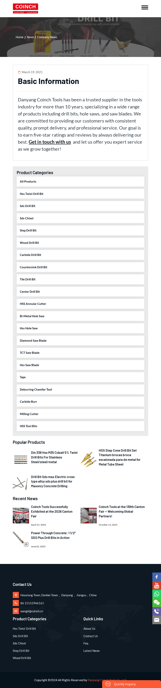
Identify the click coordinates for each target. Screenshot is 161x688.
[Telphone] (156, 611)
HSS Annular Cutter (33, 303)
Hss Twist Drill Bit (31, 193)
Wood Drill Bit (29, 242)
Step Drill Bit (28, 230)
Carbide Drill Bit (30, 255)
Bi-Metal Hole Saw (32, 316)
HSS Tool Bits (28, 426)
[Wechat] (156, 602)
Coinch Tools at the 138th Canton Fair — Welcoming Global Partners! (122, 511)
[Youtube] (156, 585)
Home (19, 37)
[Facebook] (156, 577)
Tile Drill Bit (28, 279)
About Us (89, 628)
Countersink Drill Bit (33, 267)
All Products (28, 181)
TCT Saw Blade (29, 352)
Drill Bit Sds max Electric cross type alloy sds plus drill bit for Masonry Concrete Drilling (53, 481)
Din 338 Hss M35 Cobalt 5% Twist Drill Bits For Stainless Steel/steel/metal (54, 457)
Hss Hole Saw (29, 328)
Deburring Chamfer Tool (36, 389)
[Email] (156, 620)
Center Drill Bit (30, 291)
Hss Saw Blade (29, 365)
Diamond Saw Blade (33, 340)
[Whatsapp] (156, 594)
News (30, 37)
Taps (23, 377)
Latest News (91, 650)
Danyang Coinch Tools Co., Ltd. (107, 680)
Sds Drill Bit (27, 206)
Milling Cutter (29, 414)
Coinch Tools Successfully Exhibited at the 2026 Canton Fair (51, 511)
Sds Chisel (26, 218)
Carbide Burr (28, 401)
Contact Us (90, 636)
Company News (47, 37)
